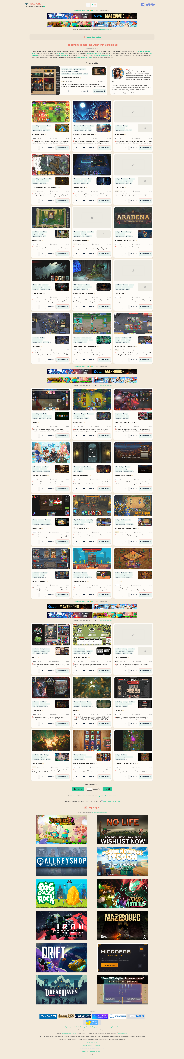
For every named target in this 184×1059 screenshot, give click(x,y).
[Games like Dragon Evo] (84, 436)
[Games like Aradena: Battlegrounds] (125, 254)
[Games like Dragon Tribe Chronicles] (84, 307)
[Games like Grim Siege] (125, 148)
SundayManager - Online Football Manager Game (76, 1027)
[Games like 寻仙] (84, 724)
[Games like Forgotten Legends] (84, 489)
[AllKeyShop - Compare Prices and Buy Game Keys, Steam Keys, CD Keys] (83, 1016)
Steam (81, 1030)
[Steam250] (66, 1016)
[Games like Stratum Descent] (84, 671)
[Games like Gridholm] (42, 360)
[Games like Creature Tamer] (42, 307)
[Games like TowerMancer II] (84, 595)
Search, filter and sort (94, 37)
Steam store (100, 91)
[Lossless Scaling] (92, 1022)
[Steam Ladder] (136, 1016)
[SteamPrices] (117, 1016)
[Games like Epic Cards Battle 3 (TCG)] (125, 436)
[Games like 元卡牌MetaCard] (84, 542)
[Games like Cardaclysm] (42, 777)
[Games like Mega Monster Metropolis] (84, 777)
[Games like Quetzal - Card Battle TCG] (125, 777)
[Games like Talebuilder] (42, 254)
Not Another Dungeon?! (94, 53)
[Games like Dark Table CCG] (125, 671)
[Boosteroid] (100, 1016)
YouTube (84, 91)
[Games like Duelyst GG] (125, 201)
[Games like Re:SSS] (42, 671)
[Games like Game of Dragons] (42, 489)
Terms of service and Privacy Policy (92, 1045)
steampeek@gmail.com (106, 29)
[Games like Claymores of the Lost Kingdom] (42, 201)
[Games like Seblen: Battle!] (84, 201)
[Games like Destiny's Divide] (84, 254)
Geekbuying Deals (95, 1027)
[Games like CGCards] (125, 724)
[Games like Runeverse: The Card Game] (125, 542)
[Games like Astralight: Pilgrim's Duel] (84, 148)
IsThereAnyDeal (88, 1030)
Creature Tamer (64, 55)
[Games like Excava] (125, 595)
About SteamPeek (92, 1042)
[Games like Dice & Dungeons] (42, 595)
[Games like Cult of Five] (125, 307)
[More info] (68, 91)
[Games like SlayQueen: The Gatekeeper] (84, 360)
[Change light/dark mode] (88, 5)
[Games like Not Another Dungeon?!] (125, 360)
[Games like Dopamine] (42, 542)
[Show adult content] (94, 5)
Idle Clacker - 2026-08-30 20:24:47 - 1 (92, 1051)
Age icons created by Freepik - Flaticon (111, 1027)
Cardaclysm (60, 53)
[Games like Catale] (42, 436)
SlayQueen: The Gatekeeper (102, 55)
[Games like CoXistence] (42, 724)
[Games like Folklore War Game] (125, 489)
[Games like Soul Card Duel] (42, 148)
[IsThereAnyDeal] (48, 1016)
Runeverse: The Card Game (84, 57)
